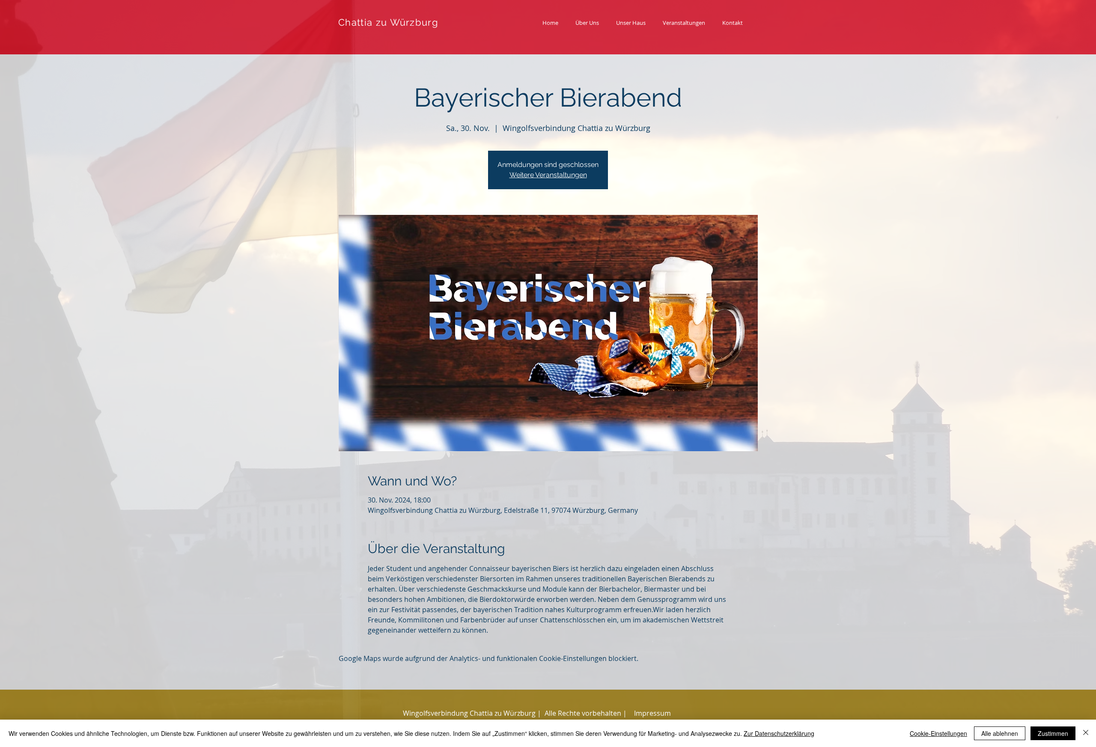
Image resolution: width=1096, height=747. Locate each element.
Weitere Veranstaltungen (548, 175)
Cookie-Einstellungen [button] (938, 733)
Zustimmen (1053, 733)
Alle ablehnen (999, 733)
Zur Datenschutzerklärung (779, 733)
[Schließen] (1086, 733)
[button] (586, 713)
